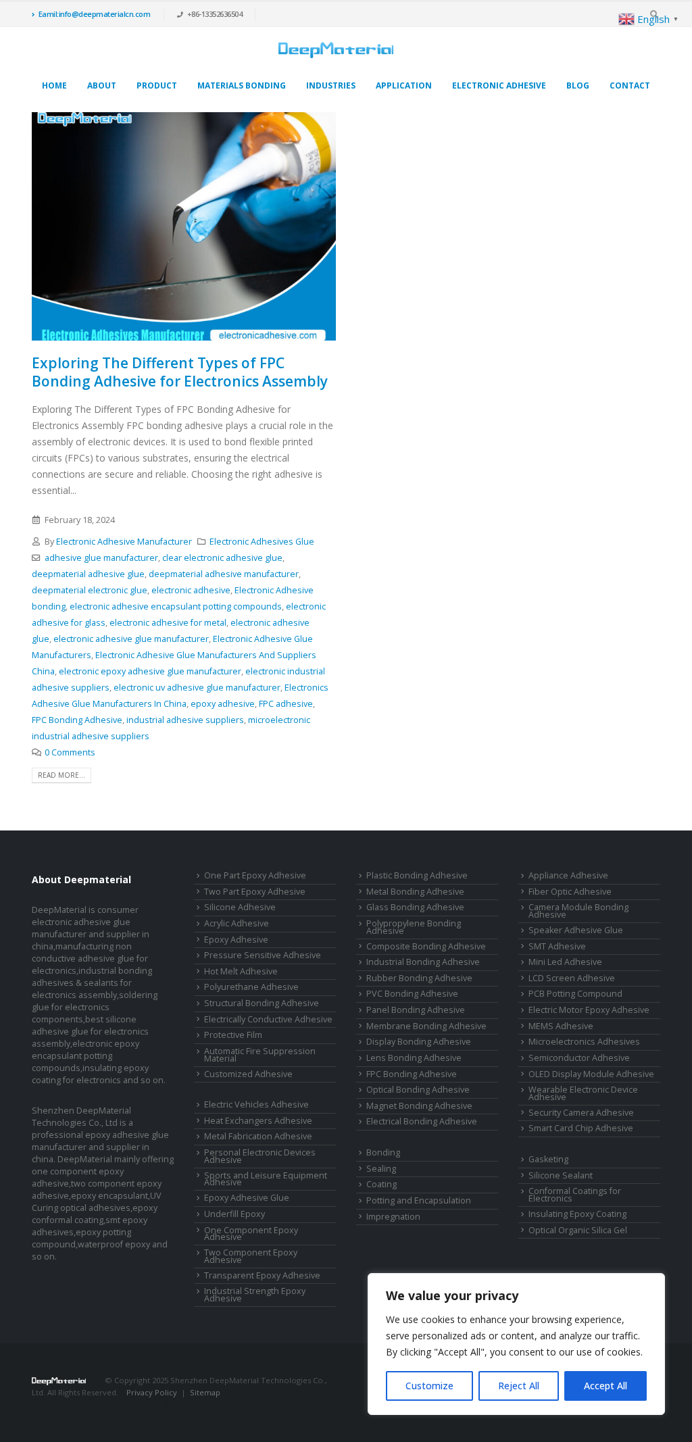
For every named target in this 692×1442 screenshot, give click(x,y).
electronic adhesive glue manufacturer (131, 639)
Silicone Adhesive (240, 907)
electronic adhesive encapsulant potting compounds (176, 606)
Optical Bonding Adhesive (418, 1089)
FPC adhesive (286, 704)
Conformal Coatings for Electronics (574, 1194)
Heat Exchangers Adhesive (258, 1120)
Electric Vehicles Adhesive (256, 1104)
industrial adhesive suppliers (185, 720)
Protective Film (233, 1035)
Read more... (61, 775)
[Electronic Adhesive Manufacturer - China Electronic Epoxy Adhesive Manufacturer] (335, 50)
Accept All (605, 1385)
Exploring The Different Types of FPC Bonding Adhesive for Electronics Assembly (180, 372)
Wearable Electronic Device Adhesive (583, 1093)
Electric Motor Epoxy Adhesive (588, 1010)
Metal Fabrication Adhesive (258, 1136)
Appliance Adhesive (568, 875)
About (101, 85)
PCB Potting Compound (575, 993)
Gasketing (548, 1159)
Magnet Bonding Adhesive (419, 1106)
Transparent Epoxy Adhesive (262, 1275)
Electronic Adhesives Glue (261, 541)
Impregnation (393, 1216)
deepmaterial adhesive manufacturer (224, 574)
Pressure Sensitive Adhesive (262, 955)
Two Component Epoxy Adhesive (250, 1256)
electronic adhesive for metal (167, 622)
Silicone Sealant (560, 1175)
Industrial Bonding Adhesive (423, 962)
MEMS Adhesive (560, 1026)
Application (404, 85)
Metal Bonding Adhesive (415, 891)
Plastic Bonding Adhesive (417, 875)
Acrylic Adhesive (236, 923)
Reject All (518, 1385)
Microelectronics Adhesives (584, 1041)
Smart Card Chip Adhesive (580, 1128)
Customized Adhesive (248, 1074)
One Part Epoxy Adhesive (255, 875)
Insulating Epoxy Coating (577, 1214)
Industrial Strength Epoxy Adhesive (254, 1294)
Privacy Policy (151, 1392)
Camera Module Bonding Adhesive (578, 910)
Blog (577, 85)
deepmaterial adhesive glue (88, 574)
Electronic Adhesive (499, 85)
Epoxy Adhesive (236, 939)
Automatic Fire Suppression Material (260, 1054)
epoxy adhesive (223, 704)
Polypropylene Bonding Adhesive (413, 927)
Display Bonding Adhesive (418, 1041)
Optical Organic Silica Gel (577, 1230)
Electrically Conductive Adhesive (268, 1019)
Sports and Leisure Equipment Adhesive (265, 1179)
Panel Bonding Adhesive (415, 1010)
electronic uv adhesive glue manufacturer (197, 687)
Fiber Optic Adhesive (570, 891)
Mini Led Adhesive (565, 962)
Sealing (381, 1168)
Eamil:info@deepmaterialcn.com (95, 14)
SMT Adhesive (557, 946)
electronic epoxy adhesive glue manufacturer (150, 671)
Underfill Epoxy (234, 1214)
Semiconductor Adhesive (579, 1058)
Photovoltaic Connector (171, 1404)
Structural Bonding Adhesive (261, 1003)
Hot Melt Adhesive (241, 971)
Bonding (383, 1152)
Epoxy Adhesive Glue (246, 1197)
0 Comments (70, 752)
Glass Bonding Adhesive (415, 907)
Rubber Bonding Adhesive (419, 978)
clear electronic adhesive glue (222, 558)
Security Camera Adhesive (581, 1112)
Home (54, 85)
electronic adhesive (190, 590)
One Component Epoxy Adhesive (251, 1233)
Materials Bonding (241, 85)
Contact (630, 85)
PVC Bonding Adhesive (412, 993)
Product (157, 85)
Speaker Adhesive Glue (575, 930)
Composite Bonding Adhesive (426, 946)
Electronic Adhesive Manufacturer (124, 541)
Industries (330, 85)
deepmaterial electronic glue (89, 590)
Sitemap (205, 1392)
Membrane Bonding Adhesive (426, 1026)
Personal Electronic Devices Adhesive (260, 1156)
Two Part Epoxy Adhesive (254, 891)
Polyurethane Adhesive (251, 987)
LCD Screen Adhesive (571, 978)
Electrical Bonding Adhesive (421, 1121)
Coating (381, 1184)
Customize (429, 1385)
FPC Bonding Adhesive (77, 720)
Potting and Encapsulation (418, 1200)
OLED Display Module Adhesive (591, 1074)
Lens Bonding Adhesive (414, 1058)
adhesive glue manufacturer (101, 558)
